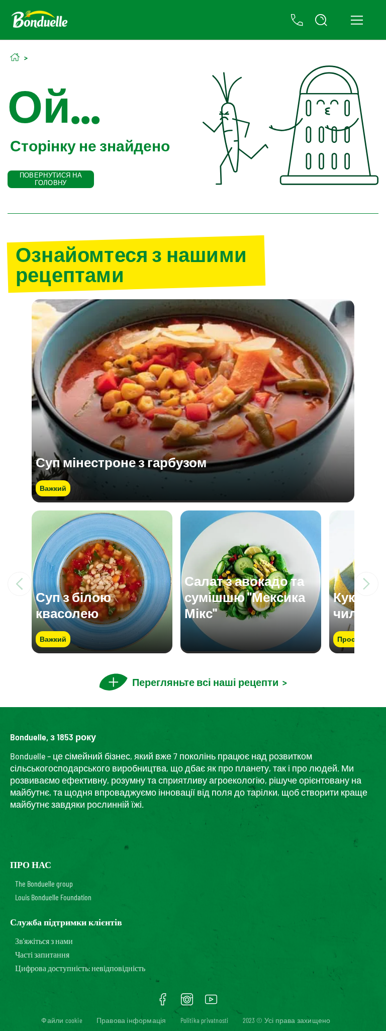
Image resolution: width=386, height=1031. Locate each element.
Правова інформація (131, 1020)
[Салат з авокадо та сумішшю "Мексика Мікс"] (250, 648)
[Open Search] (321, 20)
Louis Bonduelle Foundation (53, 897)
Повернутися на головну (51, 179)
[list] (193, 583)
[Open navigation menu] (356, 20)
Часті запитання (42, 954)
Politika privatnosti (204, 1020)
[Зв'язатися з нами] (297, 20)
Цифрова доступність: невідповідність (80, 968)
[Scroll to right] (366, 584)
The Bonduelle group (44, 883)
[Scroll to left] (20, 584)
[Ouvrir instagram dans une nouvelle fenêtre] (187, 1002)
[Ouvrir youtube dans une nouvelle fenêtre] (211, 1002)
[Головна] (15, 57)
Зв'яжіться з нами (44, 941)
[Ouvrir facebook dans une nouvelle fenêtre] (163, 1002)
